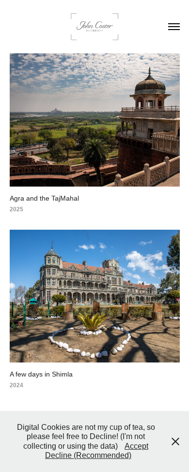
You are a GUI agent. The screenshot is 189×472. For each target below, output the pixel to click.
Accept (136, 446)
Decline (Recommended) (88, 455)
